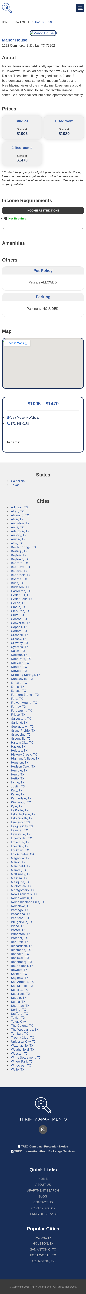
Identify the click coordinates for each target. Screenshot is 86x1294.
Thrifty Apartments (43, 1119)
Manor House (44, 22)
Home (5, 22)
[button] (80, 8)
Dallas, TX (22, 22)
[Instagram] (43, 1129)
